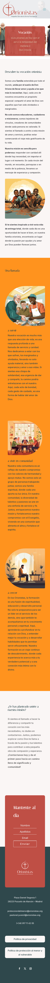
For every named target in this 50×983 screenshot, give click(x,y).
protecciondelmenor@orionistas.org (25, 911)
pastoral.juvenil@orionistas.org (25, 915)
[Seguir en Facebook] (19, 968)
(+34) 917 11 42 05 (25, 923)
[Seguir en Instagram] (30, 968)
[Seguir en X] (25, 968)
